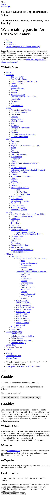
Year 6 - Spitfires (22, 323)
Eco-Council (16, 203)
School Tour (11, 345)
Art (12, 150)
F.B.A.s (14, 181)
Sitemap (9, 353)
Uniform (14, 117)
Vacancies (15, 126)
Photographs (26, 265)
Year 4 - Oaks (21, 316)
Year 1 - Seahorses (23, 303)
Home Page (5, 6)
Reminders (25, 289)
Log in (3, 4)
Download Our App (14, 347)
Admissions (15, 114)
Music (13, 165)
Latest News (11, 44)
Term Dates (15, 223)
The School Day (17, 77)
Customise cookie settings (30, 398)
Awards (14, 92)
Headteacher (16, 99)
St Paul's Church (17, 88)
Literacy (14, 143)
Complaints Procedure (19, 245)
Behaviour (15, 185)
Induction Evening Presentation (23, 134)
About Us (10, 75)
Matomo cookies (13, 451)
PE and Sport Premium (20, 201)
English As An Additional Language (25, 145)
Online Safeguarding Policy (22, 340)
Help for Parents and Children (22, 336)
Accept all (14, 398)
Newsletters (15, 243)
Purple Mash (16, 327)
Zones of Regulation (19, 210)
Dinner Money (16, 119)
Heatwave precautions (19, 252)
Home (8, 40)
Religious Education (19, 172)
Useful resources (27, 269)
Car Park (14, 132)
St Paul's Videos (17, 205)
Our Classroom (27, 283)
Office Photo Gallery (19, 112)
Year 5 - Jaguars (22, 318)
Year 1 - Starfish (22, 300)
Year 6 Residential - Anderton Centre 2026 (27, 214)
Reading (14, 179)
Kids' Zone (15, 329)
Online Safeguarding (14, 332)
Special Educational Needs (21, 176)
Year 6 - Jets (20, 325)
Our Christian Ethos (18, 79)
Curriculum (15, 141)
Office (8, 108)
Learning (9, 139)
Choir (18, 190)
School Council (17, 196)
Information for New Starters (22, 216)
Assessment (15, 90)
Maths (13, 148)
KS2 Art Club (21, 192)
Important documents (29, 263)
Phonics (24, 281)
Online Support (17, 338)
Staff (13, 103)
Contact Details (17, 83)
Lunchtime (15, 225)
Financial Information (19, 137)
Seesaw (24, 267)
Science (14, 174)
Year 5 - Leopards (23, 320)
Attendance (15, 219)
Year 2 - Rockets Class (25, 307)
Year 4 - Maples (22, 314)
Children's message (18, 343)
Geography (15, 159)
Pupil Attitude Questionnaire (22, 250)
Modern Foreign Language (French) (25, 163)
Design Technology (18, 154)
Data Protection (17, 106)
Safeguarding (16, 227)
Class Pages (15, 256)
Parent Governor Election (21, 110)
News (23, 261)
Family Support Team (19, 230)
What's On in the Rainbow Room (29, 234)
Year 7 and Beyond (18, 247)
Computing (15, 152)
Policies (14, 86)
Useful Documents (28, 294)
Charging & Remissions (20, 128)
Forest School (16, 157)
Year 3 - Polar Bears (24, 309)
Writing (24, 298)
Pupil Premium (17, 199)
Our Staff (24, 285)
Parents (9, 42)
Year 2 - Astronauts (23, 305)
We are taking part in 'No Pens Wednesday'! (23, 47)
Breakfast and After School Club (23, 97)
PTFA (13, 241)
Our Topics (25, 274)
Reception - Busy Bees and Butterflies (31, 272)
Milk (13, 123)
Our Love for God (28, 287)
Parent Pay (15, 130)
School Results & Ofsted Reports (24, 81)
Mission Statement (18, 95)
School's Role (16, 334)
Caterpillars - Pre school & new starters (31, 258)
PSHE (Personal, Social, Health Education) (28, 170)
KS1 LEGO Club (23, 194)
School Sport (16, 183)
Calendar (14, 221)
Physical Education (18, 168)
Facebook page (17, 236)
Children (9, 254)
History (14, 161)
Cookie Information (13, 356)
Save (23, 494)
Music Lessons (17, 121)
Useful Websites (27, 296)
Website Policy (12, 358)
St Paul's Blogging (18, 207)
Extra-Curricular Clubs (20, 188)
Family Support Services (25, 232)
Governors (15, 101)
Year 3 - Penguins (23, 312)
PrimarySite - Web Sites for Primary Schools (23, 366)
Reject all (5, 398)
